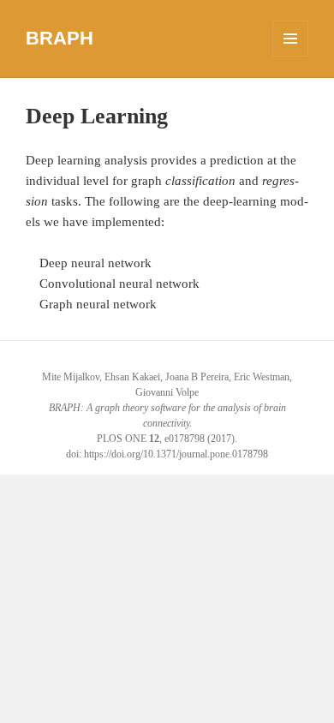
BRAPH (59, 38)
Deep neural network (95, 263)
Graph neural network (98, 304)
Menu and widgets (290, 56)
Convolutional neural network (119, 283)
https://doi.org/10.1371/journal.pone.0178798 (176, 454)
